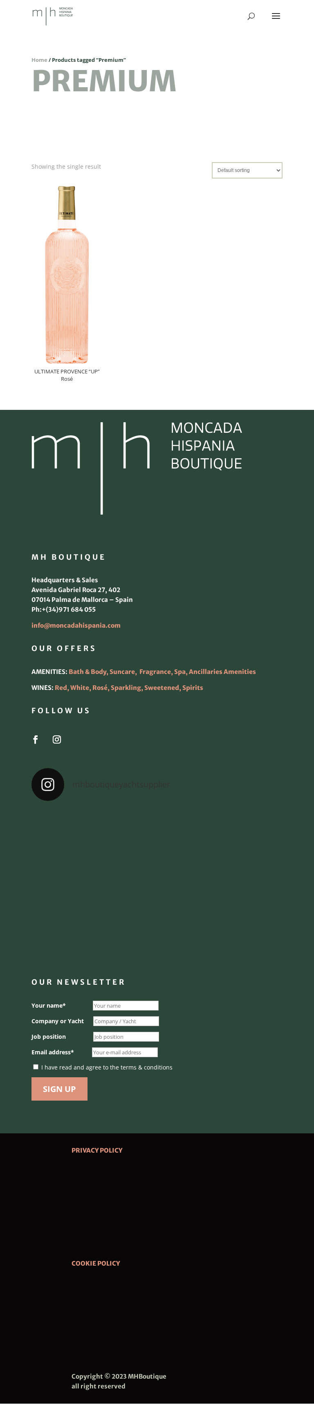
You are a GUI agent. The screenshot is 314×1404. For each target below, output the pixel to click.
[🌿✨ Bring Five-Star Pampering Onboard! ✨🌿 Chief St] (71, 883)
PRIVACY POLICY (97, 1150)
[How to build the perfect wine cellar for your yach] (242, 833)
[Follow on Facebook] (35, 739)
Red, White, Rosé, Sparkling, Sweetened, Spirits (129, 688)
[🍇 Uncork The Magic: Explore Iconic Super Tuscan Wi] (157, 932)
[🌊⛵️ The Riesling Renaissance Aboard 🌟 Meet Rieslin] (157, 833)
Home (39, 59)
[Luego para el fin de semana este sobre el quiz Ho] (71, 833)
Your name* (48, 1005)
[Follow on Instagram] (57, 739)
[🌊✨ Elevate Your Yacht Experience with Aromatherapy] (242, 932)
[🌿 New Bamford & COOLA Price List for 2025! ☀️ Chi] (157, 883)
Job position (48, 1036)
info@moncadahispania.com (76, 625)
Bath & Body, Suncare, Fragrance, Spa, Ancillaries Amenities (162, 672)
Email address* (52, 1052)
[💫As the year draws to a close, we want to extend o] (242, 883)
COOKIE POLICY (96, 1263)
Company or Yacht (57, 1021)
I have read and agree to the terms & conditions (107, 1067)
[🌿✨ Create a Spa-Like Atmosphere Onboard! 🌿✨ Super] (71, 932)
